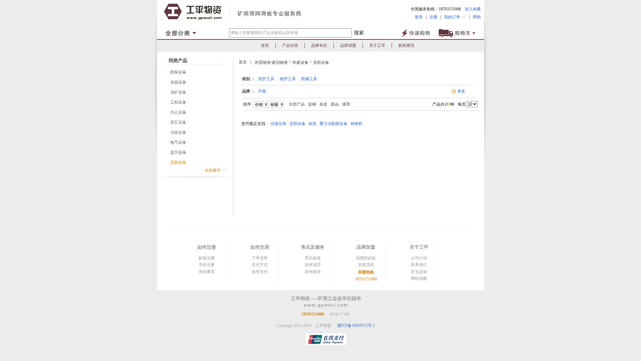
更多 (461, 91)
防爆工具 (309, 79)
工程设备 (178, 102)
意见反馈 (419, 271)
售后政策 (313, 258)
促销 (312, 104)
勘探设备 (178, 72)
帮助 (475, 17)
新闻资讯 (406, 45)
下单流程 (260, 258)
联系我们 (419, 264)
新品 (335, 104)
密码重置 (207, 271)
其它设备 (178, 122)
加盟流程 (366, 264)
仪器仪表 (279, 123)
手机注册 (207, 264)
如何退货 (313, 264)
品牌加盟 (348, 45)
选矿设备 (178, 92)
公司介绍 (419, 258)
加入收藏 (473, 9)
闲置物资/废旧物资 (271, 62)
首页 (265, 45)
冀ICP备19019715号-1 (356, 325)
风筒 (313, 123)
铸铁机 (358, 123)
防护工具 (266, 79)
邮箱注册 (207, 258)
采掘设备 (178, 82)
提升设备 (178, 152)
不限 (262, 91)
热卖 (323, 104)
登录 (419, 17)
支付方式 (260, 264)
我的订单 (452, 17)
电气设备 (178, 142)
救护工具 (288, 79)
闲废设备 (300, 62)
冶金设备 (178, 132)
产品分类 (290, 45)
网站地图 (419, 278)
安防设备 (178, 162)
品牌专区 (319, 45)
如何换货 (313, 271)
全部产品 (295, 104)
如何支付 (260, 271)
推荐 (346, 104)
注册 (433, 17)
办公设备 (178, 112)
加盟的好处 (366, 258)
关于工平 (377, 45)
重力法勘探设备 (334, 123)
